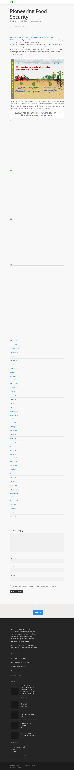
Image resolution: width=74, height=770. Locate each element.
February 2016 (14, 462)
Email (12, 567)
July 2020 (12, 372)
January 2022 (14, 345)
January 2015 (14, 485)
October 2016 (14, 442)
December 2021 (14, 349)
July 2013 (12, 497)
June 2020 (13, 376)
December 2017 (14, 411)
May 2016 (13, 454)
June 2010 (13, 516)
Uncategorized (36, 21)
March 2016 (13, 458)
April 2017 (13, 423)
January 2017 (14, 430)
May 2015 (13, 477)
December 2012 (14, 501)
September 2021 (15, 352)
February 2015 (14, 481)
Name (12, 558)
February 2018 (14, 407)
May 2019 (13, 395)
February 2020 (14, 384)
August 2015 (13, 473)
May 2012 (13, 505)
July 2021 (12, 356)
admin (14, 21)
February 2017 (14, 427)
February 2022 (14, 341)
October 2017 (14, 415)
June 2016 (13, 450)
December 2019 (14, 388)
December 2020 (14, 364)
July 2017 (12, 419)
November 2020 (14, 368)
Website (12, 575)
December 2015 (14, 469)
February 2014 (14, 489)
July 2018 (12, 403)
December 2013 (14, 493)
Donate (38, 612)
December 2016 (14, 434)
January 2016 (14, 466)
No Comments (19, 26)
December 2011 (14, 508)
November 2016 (14, 438)
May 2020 (13, 380)
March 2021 (13, 360)
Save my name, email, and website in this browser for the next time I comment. (35, 586)
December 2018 (14, 399)
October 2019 (14, 391)
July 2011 (12, 512)
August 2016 (13, 446)
